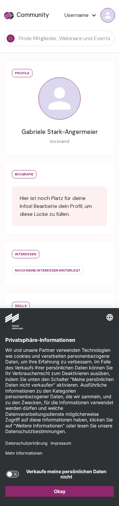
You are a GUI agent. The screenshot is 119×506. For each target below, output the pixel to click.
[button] (78, 15)
